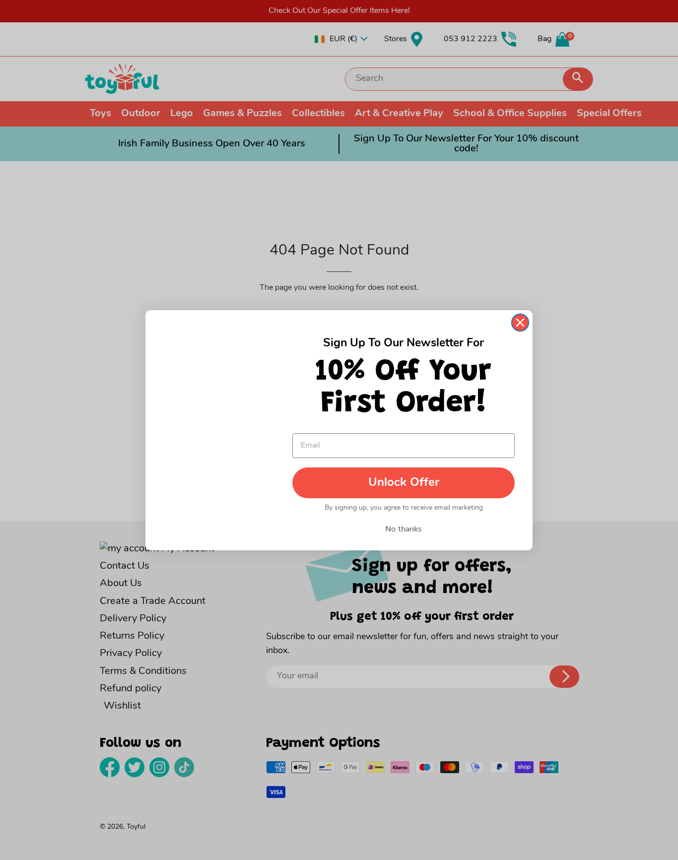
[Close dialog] (520, 322)
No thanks (403, 526)
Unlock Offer (403, 483)
